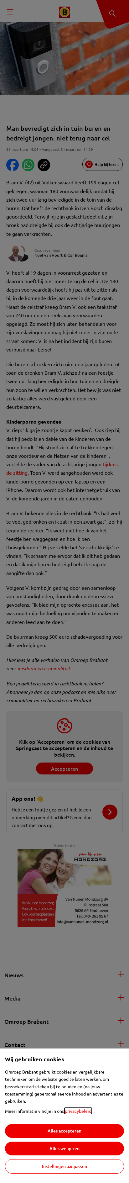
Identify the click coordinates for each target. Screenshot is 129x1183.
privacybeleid (78, 1111)
